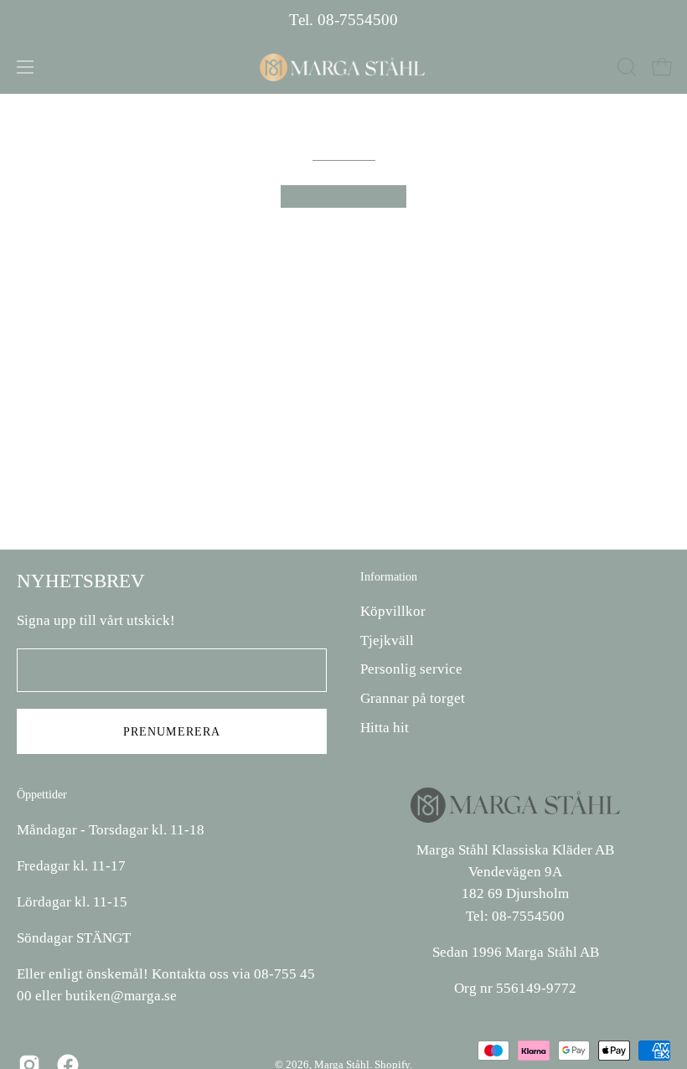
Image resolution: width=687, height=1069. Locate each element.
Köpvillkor (393, 611)
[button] (625, 67)
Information (388, 576)
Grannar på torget (412, 698)
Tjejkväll (387, 640)
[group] (343, 20)
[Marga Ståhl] (343, 67)
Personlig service (411, 670)
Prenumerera (171, 731)
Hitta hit (384, 728)
